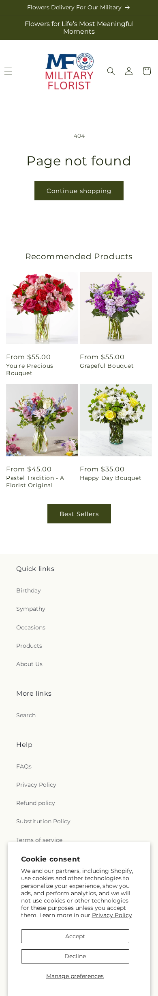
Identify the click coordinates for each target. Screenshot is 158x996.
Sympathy (30, 608)
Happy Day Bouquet (110, 478)
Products (29, 645)
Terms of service (39, 840)
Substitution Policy (43, 821)
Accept (75, 936)
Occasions (30, 627)
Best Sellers (79, 514)
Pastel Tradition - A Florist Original (35, 481)
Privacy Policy (112, 915)
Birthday (28, 590)
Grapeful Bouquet (107, 365)
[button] (111, 71)
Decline (75, 956)
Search (26, 715)
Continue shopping (79, 191)
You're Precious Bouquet (29, 369)
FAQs (24, 766)
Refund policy (35, 803)
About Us (29, 664)
